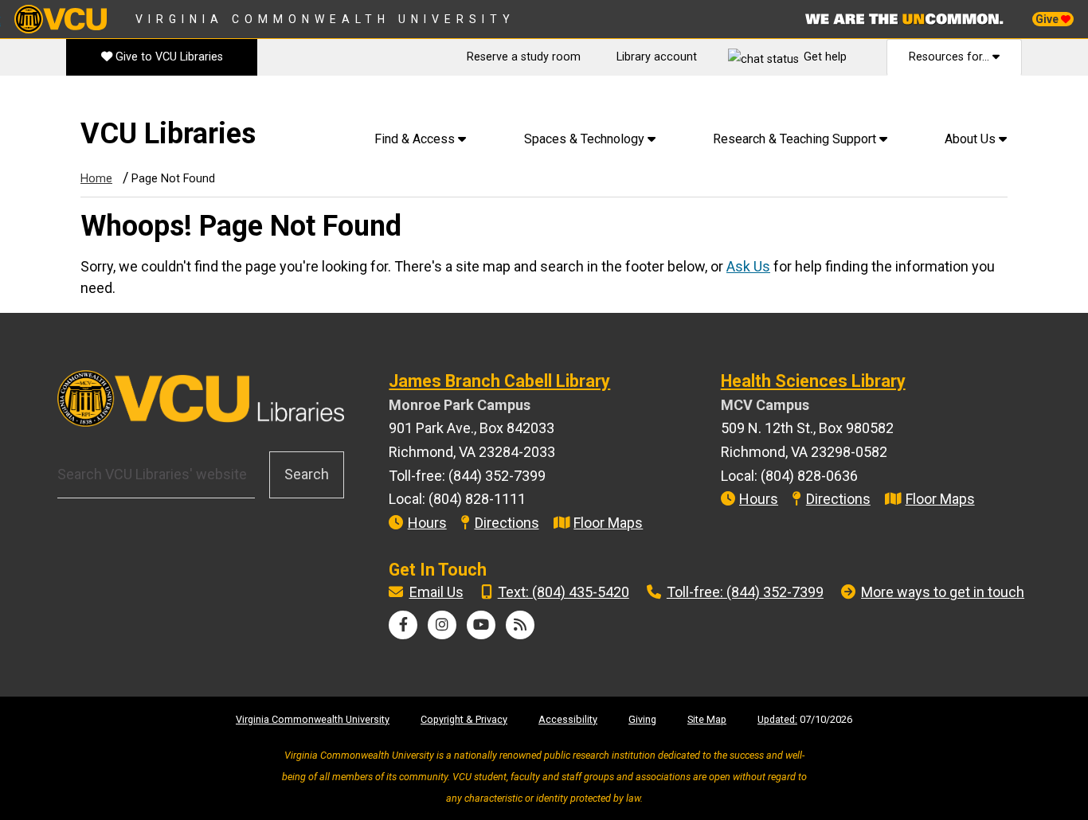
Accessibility (567, 719)
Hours (427, 522)
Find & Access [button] (416, 138)
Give (1048, 19)
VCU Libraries (168, 133)
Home (96, 178)
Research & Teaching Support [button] (796, 138)
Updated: (777, 719)
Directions (507, 522)
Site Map (706, 719)
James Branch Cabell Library (499, 381)
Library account (656, 57)
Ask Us (748, 266)
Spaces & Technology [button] (586, 138)
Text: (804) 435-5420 (563, 592)
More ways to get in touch (942, 592)
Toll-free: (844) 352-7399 (745, 592)
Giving (642, 719)
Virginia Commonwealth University (325, 19)
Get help (825, 57)
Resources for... (950, 57)
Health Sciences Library (813, 381)
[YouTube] (481, 624)
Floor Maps (608, 522)
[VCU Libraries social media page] (403, 624)
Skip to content (56, 103)
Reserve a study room (524, 57)
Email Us (436, 592)
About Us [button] (972, 138)
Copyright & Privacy (464, 719)
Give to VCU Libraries (167, 57)
